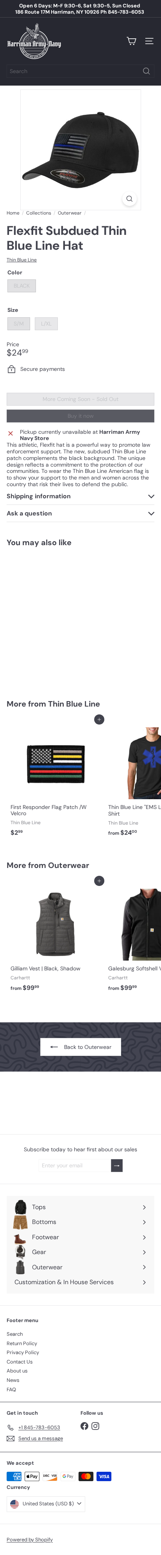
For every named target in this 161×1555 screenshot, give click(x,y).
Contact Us (20, 1361)
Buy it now (81, 415)
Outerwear (70, 213)
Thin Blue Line (74, 704)
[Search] (146, 71)
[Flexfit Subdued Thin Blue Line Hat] (55, 618)
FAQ (11, 1389)
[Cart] (131, 41)
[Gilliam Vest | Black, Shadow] (55, 938)
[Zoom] (129, 198)
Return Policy (22, 1343)
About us (17, 1370)
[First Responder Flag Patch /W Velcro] (55, 779)
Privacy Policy (23, 1352)
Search (15, 1334)
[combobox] (80, 71)
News (13, 1380)
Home (13, 213)
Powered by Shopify (30, 1539)
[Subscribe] (117, 1165)
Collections (38, 213)
